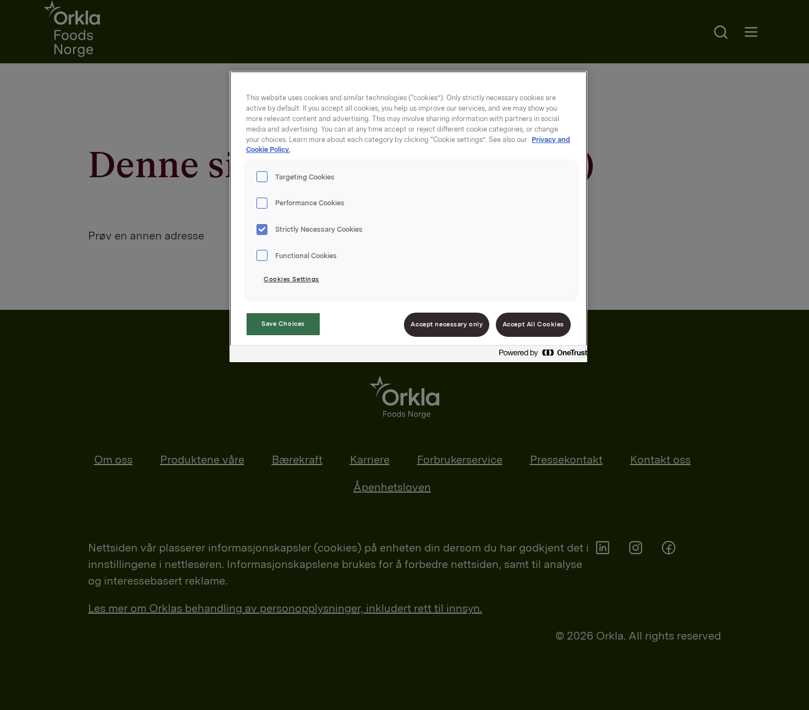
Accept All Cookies (533, 324)
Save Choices (283, 323)
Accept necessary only (447, 324)
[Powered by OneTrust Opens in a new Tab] (540, 355)
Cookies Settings (291, 279)
